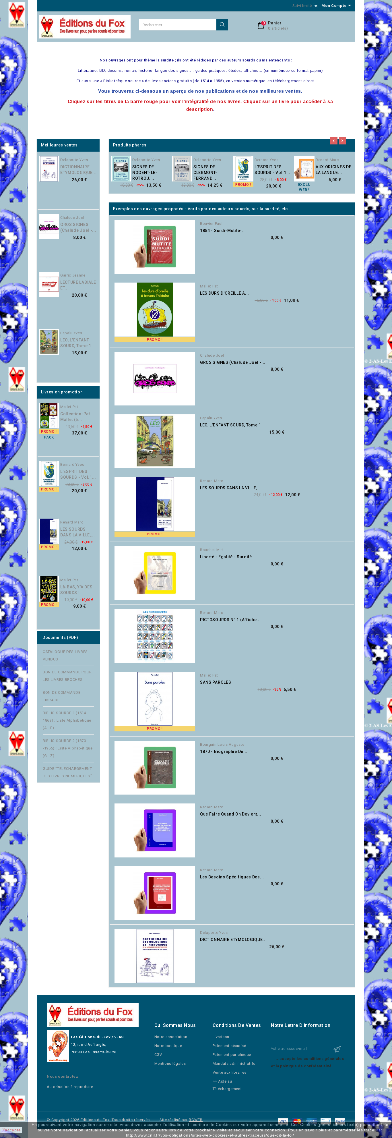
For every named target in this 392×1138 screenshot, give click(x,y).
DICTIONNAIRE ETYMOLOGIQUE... (78, 170)
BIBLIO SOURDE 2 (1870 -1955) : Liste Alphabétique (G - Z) (68, 748)
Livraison (221, 1037)
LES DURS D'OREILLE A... (224, 293)
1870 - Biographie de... (223, 751)
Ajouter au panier (101, 173)
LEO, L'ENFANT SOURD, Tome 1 (75, 343)
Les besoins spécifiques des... (232, 877)
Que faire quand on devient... (230, 814)
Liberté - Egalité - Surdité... (228, 556)
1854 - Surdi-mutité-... (223, 230)
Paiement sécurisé (229, 1046)
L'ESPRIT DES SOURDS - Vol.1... (78, 474)
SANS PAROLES (215, 682)
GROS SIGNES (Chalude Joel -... (78, 227)
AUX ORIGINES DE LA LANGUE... (334, 170)
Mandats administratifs (234, 1063)
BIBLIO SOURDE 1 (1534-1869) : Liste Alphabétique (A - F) (67, 720)
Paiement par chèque (232, 1054)
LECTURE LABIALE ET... (78, 285)
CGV (158, 1054)
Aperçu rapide (101, 161)
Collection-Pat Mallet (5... (75, 416)
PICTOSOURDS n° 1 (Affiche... (230, 619)
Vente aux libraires (230, 1072)
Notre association (170, 1037)
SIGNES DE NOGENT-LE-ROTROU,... (145, 173)
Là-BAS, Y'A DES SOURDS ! (76, 590)
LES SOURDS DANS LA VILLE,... (77, 532)
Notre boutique (168, 1046)
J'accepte (11, 1130)
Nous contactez (62, 1076)
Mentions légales (170, 1063)
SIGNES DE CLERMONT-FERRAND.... (205, 173)
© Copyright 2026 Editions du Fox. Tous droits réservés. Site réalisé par (118, 1120)
